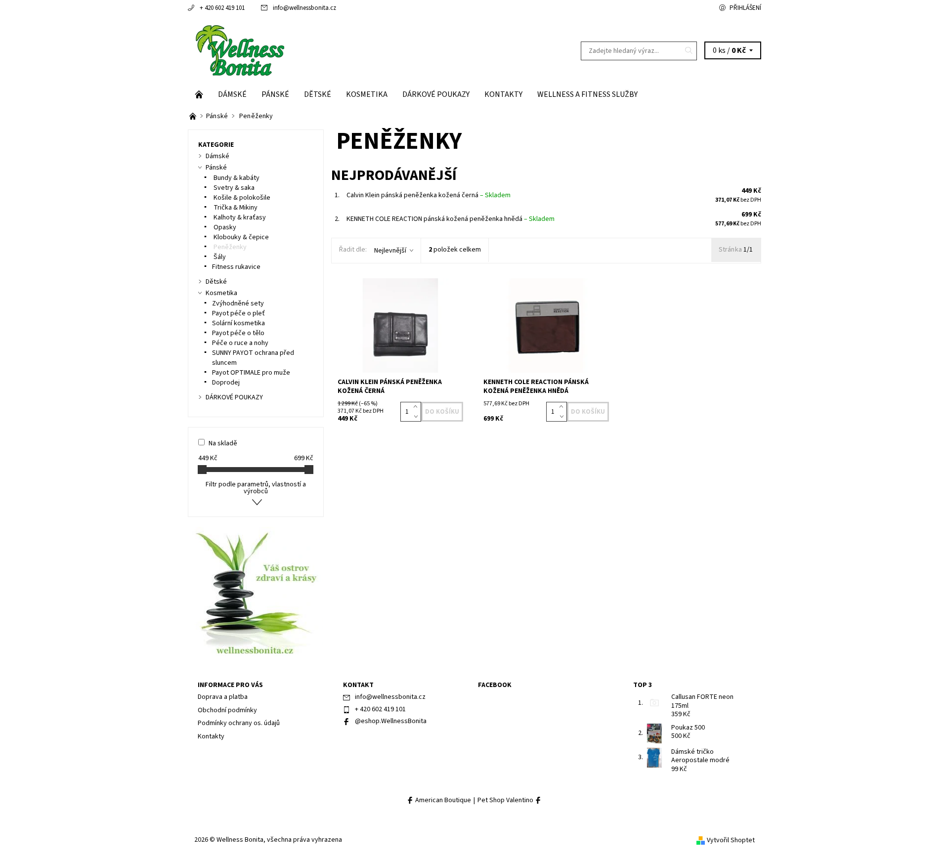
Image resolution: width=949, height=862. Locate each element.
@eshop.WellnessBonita (391, 721)
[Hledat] (689, 51)
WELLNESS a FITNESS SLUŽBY (587, 94)
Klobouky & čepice (240, 237)
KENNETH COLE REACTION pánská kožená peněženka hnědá (450, 219)
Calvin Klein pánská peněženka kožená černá (428, 195)
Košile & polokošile (241, 198)
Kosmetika (367, 94)
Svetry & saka (233, 188)
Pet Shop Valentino (506, 800)
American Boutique (442, 800)
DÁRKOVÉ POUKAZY (436, 94)
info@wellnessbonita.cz (304, 7)
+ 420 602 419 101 (222, 7)
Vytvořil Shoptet (731, 840)
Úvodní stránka (199, 94)
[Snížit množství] (417, 417)
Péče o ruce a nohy (240, 343)
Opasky (224, 227)
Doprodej (226, 383)
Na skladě (223, 443)
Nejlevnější (390, 251)
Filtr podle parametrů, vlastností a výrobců (256, 487)
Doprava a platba (223, 697)
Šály (219, 257)
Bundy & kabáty (235, 178)
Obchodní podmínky (227, 710)
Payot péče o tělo (238, 333)
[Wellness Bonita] (239, 50)
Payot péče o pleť (238, 313)
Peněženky (229, 247)
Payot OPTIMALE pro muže (251, 373)
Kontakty (503, 94)
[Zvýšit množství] (417, 407)
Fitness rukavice (236, 267)
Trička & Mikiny (235, 208)
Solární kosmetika (238, 323)
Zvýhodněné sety (238, 303)
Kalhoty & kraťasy (239, 217)
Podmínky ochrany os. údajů (239, 723)
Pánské (275, 94)
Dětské (317, 94)
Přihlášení (745, 7)
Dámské (232, 94)
